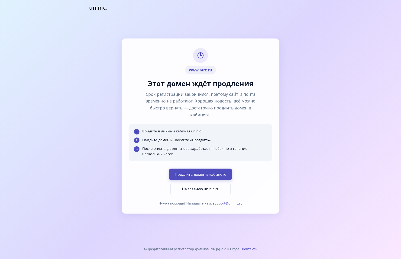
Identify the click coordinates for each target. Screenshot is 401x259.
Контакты (249, 249)
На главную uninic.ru (200, 189)
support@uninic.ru (228, 203)
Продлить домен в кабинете (200, 174)
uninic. (98, 7)
